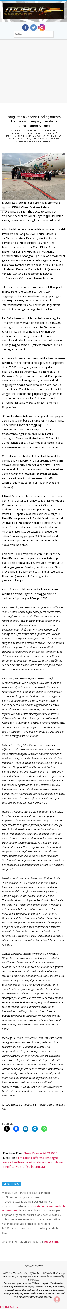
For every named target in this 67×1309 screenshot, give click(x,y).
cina (28, 138)
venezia (31, 141)
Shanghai (21, 141)
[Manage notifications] (57, 1299)
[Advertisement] (33, 76)
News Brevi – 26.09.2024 (40, 1153)
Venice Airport (43, 141)
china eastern (46, 136)
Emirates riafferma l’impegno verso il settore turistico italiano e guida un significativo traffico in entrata (33, 1162)
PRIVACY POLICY (33, 1266)
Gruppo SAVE (38, 138)
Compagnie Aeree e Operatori (39, 133)
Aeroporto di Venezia (26, 136)
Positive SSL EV (9, 1306)
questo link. (51, 1241)
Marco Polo (52, 138)
